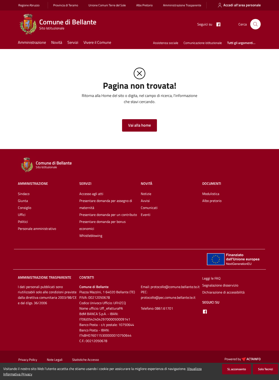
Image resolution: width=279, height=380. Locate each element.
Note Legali (54, 359)
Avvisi (145, 200)
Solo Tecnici (265, 369)
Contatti (86, 277)
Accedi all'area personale (242, 5)
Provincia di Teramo (65, 5)
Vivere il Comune (97, 42)
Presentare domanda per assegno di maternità (105, 204)
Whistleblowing (90, 235)
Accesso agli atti (91, 193)
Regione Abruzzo (28, 5)
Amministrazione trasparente (44, 277)
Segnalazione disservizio (220, 285)
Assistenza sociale (165, 42)
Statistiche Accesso (85, 359)
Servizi (72, 42)
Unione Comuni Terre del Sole (107, 5)
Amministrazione (32, 42)
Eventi (145, 214)
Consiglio (24, 207)
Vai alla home (139, 125)
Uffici (22, 214)
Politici (23, 221)
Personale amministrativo (37, 228)
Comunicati (149, 207)
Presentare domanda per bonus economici (102, 225)
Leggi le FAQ (211, 278)
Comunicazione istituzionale (203, 42)
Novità (56, 42)
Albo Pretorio (144, 5)
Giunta (23, 200)
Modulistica (210, 193)
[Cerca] (255, 24)
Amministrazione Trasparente (182, 5)
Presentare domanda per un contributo (108, 214)
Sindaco (23, 193)
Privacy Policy (27, 359)
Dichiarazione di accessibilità (223, 292)
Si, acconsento (236, 369)
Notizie (146, 193)
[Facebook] (216, 24)
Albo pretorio (211, 200)
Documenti (211, 183)
